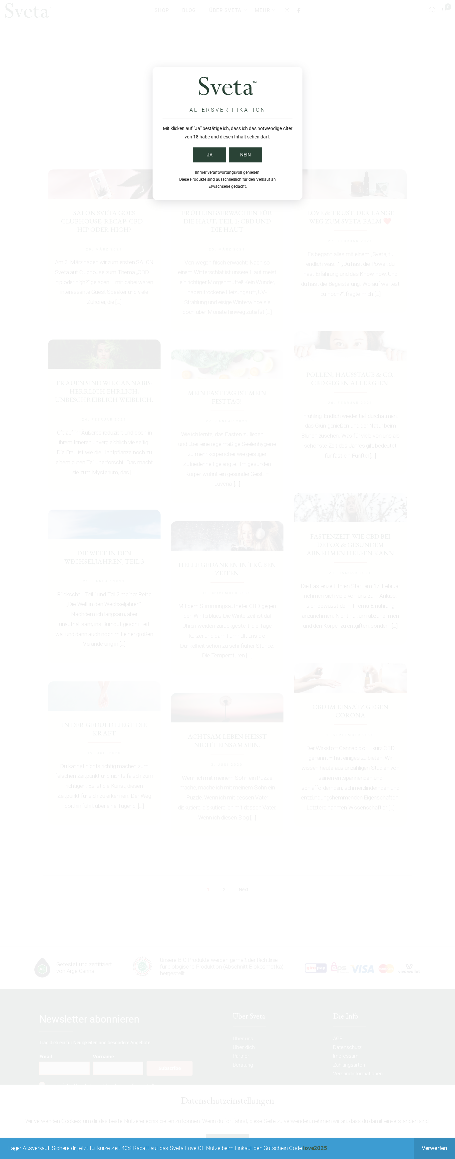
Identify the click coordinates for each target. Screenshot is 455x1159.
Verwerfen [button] (434, 1148)
